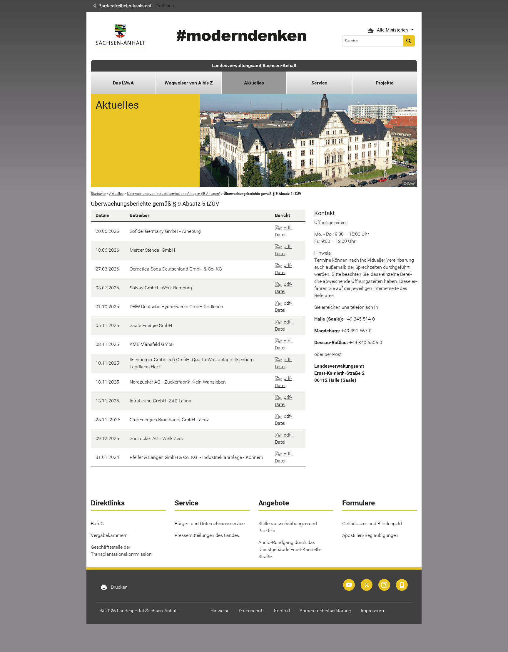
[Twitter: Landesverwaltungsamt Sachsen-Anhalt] (366, 585)
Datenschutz (252, 610)
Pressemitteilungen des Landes (207, 535)
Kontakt (282, 610)
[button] (122, 5)
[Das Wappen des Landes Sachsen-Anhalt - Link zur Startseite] (120, 35)
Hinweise (219, 610)
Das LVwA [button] (123, 83)
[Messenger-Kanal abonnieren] (402, 585)
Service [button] (319, 83)
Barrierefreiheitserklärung (325, 610)
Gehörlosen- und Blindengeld (372, 523)
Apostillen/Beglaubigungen (370, 535)
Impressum (372, 610)
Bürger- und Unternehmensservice (210, 523)
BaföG (97, 523)
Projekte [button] (385, 83)
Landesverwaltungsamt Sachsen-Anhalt (254, 65)
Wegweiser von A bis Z (189, 83)
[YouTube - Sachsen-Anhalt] (349, 585)
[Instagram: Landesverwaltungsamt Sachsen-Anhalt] (384, 585)
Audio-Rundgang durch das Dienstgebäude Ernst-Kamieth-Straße (289, 549)
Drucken (114, 587)
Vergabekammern (109, 535)
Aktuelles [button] (254, 83)
